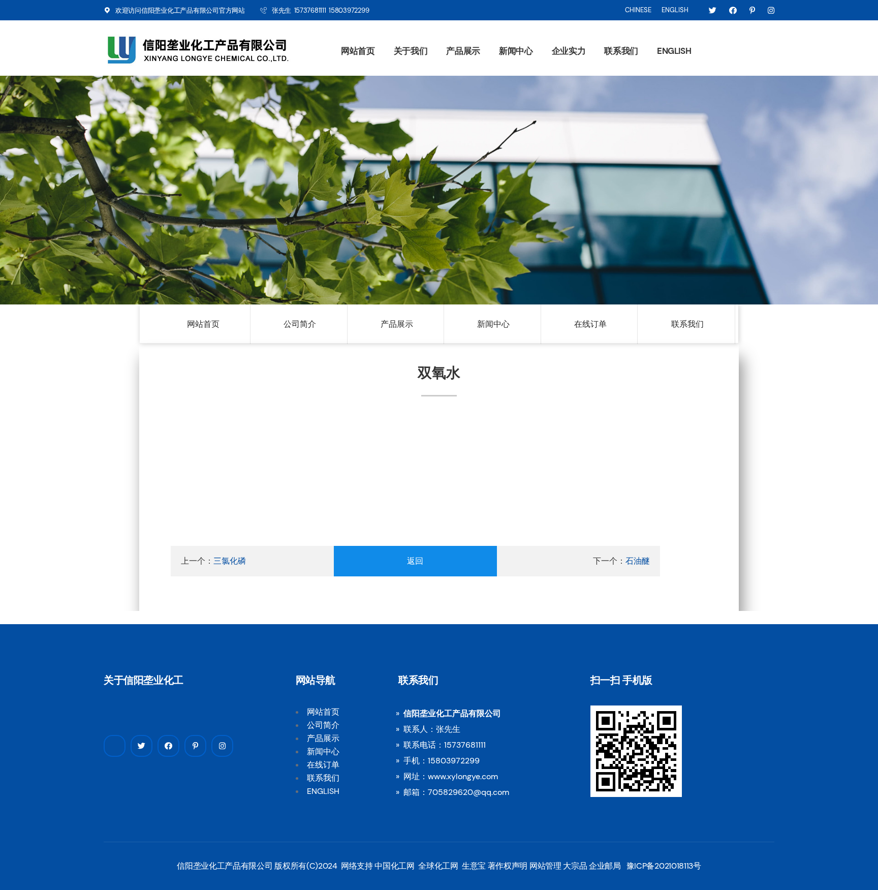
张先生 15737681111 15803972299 (320, 10)
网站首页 (358, 50)
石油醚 (637, 561)
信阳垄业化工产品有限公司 (180, 10)
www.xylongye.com (463, 776)
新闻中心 (516, 50)
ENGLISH (675, 10)
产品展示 (463, 50)
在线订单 (590, 324)
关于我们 (411, 50)
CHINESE (638, 10)
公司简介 (300, 324)
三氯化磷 (229, 561)
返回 (415, 561)
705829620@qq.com (468, 792)
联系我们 (621, 50)
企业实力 (569, 50)
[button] (73, 175)
